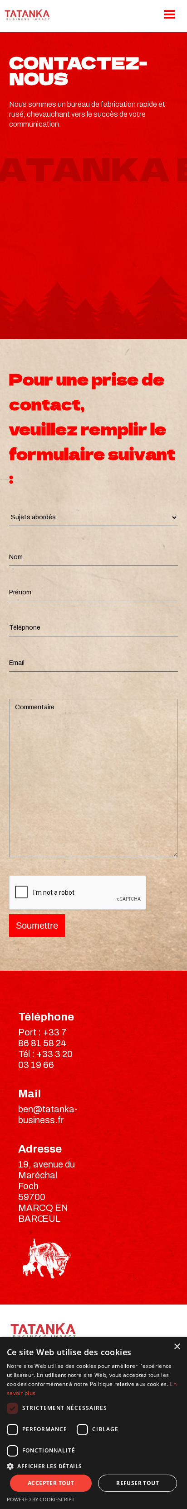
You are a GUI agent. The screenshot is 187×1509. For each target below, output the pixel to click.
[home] (25, 14)
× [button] (176, 1346)
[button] (93, 1466)
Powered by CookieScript (40, 1499)
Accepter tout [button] (51, 1483)
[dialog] (93, 1423)
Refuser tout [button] (137, 1483)
